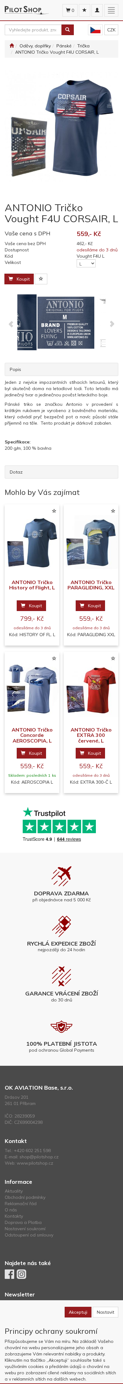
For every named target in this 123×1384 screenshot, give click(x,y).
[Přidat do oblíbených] (41, 279)
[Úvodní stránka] (11, 46)
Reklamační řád (21, 1203)
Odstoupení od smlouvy (29, 1235)
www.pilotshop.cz (35, 1163)
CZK (111, 30)
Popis (15, 369)
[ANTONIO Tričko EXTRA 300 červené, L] (91, 690)
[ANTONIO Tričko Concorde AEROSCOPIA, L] (32, 690)
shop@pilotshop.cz (39, 1157)
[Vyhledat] (67, 29)
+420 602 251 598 (32, 1150)
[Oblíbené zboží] (84, 10)
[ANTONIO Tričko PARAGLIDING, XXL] (91, 542)
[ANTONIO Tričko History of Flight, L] (32, 542)
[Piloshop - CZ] (95, 30)
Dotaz (16, 472)
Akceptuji (78, 1312)
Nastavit (105, 1312)
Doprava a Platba (23, 1222)
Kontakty (14, 1216)
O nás (11, 1210)
